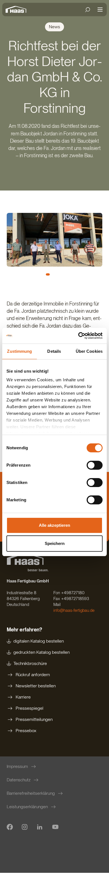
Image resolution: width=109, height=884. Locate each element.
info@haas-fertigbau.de (73, 610)
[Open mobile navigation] (100, 9)
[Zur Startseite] (17, 9)
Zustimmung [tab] (19, 351)
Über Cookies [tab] (89, 351)
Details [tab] (54, 351)
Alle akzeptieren (54, 525)
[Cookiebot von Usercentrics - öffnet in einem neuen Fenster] (78, 335)
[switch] (95, 465)
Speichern (55, 543)
